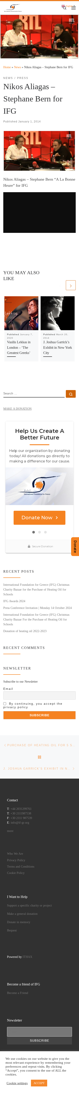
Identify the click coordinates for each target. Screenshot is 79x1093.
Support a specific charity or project (29, 905)
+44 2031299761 (21, 809)
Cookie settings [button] (17, 1083)
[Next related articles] (71, 285)
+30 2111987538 (21, 813)
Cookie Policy (16, 873)
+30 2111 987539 (21, 818)
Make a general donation (22, 913)
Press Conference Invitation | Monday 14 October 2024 (37, 608)
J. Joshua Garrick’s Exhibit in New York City (57, 347)
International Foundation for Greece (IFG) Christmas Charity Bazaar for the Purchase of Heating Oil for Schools (36, 589)
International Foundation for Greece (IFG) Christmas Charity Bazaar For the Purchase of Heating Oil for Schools (36, 619)
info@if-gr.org (20, 822)
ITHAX (27, 957)
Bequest (12, 930)
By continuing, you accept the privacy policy (33, 705)
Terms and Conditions (20, 866)
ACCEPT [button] (39, 1083)
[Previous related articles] (60, 285)
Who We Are (15, 853)
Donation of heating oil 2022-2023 (25, 631)
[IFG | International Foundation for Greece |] (13, 7)
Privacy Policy (16, 860)
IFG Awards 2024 (14, 601)
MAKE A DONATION (17, 408)
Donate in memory (18, 922)
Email (8, 688)
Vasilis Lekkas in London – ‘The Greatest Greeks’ (19, 347)
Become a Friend (17, 993)
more (10, 831)
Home (7, 67)
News (17, 67)
